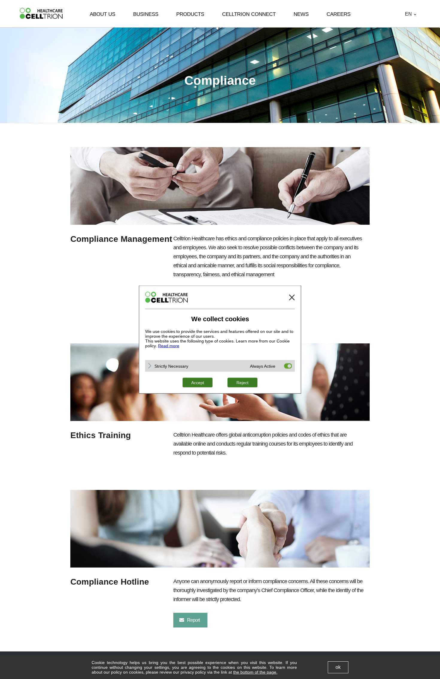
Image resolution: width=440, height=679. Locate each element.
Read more (168, 345)
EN (408, 14)
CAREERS (339, 14)
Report (193, 620)
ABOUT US (102, 14)
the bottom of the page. (255, 672)
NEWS (301, 14)
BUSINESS (145, 14)
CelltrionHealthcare (41, 13)
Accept (197, 382)
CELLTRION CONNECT (249, 14)
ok (338, 667)
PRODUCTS (190, 14)
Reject (242, 382)
